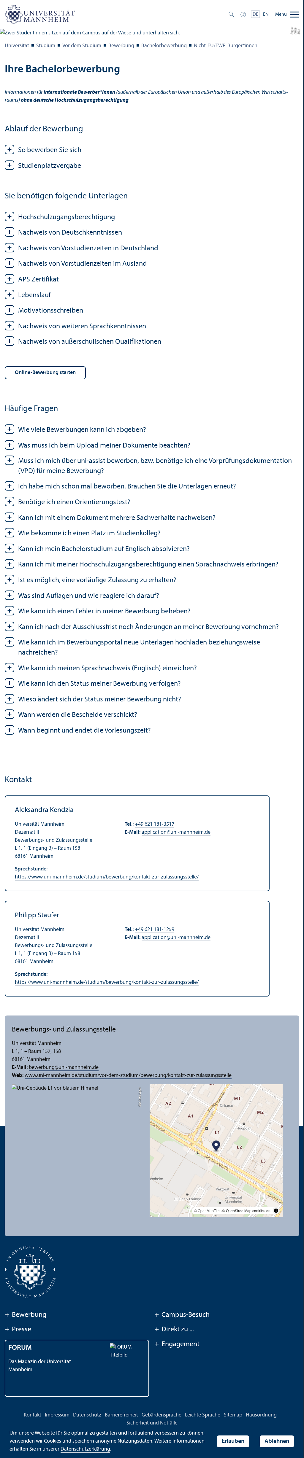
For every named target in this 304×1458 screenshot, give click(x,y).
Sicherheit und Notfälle (152, 1423)
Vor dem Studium (81, 46)
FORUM (20, 1348)
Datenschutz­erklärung (85, 1449)
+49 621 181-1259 (154, 929)
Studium (45, 46)
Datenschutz (87, 1415)
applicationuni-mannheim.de (176, 832)
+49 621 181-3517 (154, 824)
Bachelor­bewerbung (164, 46)
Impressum (57, 1415)
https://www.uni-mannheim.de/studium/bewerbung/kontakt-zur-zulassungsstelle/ (107, 877)
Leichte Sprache (202, 1415)
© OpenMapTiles (207, 1210)
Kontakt (32, 1415)
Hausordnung (261, 1415)
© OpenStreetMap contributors (246, 1210)
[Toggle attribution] (276, 1210)
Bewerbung (121, 46)
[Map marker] (216, 1147)
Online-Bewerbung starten (45, 372)
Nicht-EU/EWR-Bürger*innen (225, 46)
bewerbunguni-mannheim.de (64, 1067)
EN (266, 14)
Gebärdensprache (161, 1415)
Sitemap (233, 1415)
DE (255, 14)
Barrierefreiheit (121, 1415)
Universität (17, 46)
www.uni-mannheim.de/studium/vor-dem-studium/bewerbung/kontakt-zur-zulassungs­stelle (128, 1075)
